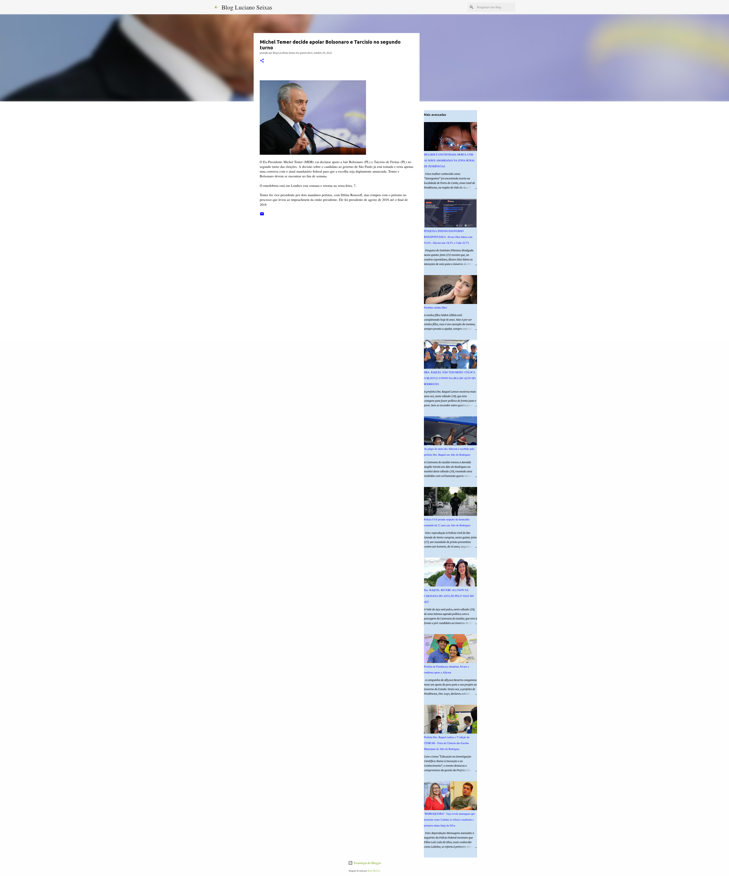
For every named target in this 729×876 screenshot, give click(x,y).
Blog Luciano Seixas (247, 7)
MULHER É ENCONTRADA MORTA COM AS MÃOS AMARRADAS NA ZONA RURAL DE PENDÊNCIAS (449, 160)
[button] (262, 60)
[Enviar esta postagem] (262, 215)
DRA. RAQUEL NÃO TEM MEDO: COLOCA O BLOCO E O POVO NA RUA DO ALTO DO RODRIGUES (450, 378)
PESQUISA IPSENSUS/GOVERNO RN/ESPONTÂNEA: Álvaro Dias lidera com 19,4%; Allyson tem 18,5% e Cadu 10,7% (448, 237)
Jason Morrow (374, 870)
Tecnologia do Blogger (367, 863)
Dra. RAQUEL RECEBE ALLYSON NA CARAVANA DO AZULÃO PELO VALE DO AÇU (449, 596)
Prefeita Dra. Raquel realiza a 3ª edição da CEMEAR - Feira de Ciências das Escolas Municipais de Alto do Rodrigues (446, 743)
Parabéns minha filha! (435, 307)
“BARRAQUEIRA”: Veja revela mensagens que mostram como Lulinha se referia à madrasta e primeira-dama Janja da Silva (449, 819)
